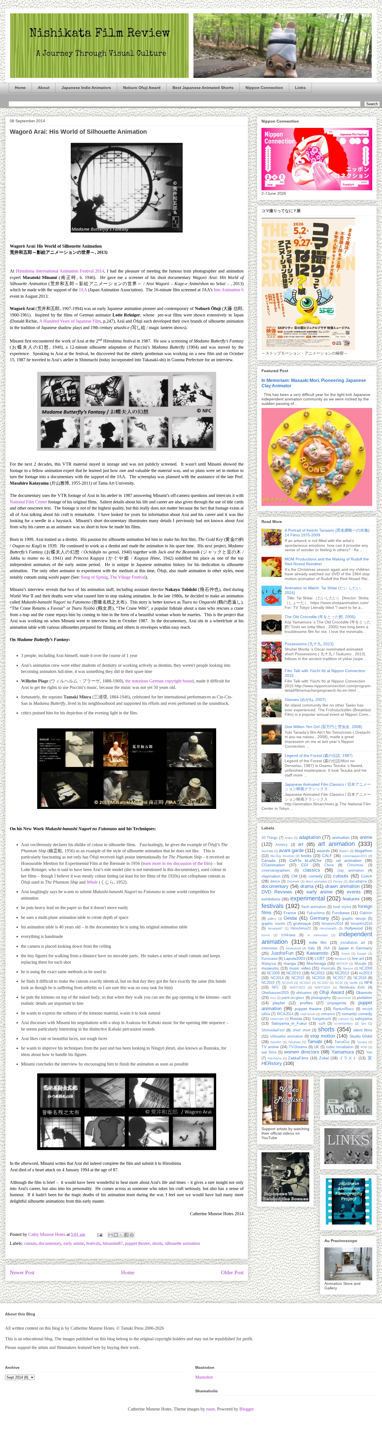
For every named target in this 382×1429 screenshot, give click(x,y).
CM (294, 876)
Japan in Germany (355, 948)
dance (275, 881)
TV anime (270, 1047)
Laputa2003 (294, 958)
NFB (368, 982)
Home (20, 87)
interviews (269, 948)
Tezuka (362, 1042)
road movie (307, 1014)
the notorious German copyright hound (159, 681)
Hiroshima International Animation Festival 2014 (60, 271)
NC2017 (339, 978)
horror (265, 935)
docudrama (358, 881)
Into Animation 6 (229, 289)
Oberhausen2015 (275, 993)
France (290, 913)
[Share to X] (121, 1235)
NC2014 (277, 978)
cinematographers (275, 870)
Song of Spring (94, 577)
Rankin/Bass (343, 1009)
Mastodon (204, 1377)
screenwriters (343, 1023)
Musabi (360, 964)
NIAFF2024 (322, 987)
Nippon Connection (264, 87)
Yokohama (274, 1058)
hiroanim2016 (361, 924)
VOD (363, 1047)
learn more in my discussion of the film (176, 863)
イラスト (348, 1058)
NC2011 (318, 973)
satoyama (363, 1018)
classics (311, 870)
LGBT (320, 958)
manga (290, 963)
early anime (73, 1243)
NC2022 (323, 982)
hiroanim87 (113, 1243)
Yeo (369, 1052)
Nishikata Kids (352, 987)
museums (270, 968)
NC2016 (318, 978)
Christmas (355, 865)
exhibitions (270, 899)
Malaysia (268, 964)
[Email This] (110, 1235)
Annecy (281, 845)
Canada (268, 860)
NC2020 (287, 982)
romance (328, 1014)
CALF (327, 855)
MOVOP (342, 963)
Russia (296, 1018)
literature (340, 958)
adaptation (309, 837)
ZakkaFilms (298, 1058)
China (329, 865)
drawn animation (342, 886)
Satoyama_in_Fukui (288, 1023)
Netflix (354, 982)
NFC (275, 987)
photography (321, 998)
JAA (83, 289)
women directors (301, 1052)
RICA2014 (285, 1014)
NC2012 (342, 973)
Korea (345, 953)
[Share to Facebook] (126, 1235)
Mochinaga (316, 963)
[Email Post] (99, 1234)
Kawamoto (317, 953)
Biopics (344, 851)
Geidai (290, 918)
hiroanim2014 (332, 924)
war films (269, 1052)
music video (300, 968)
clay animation (350, 870)
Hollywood (354, 928)
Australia (267, 851)
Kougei (361, 953)
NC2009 (273, 973)
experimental (307, 898)
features (351, 899)
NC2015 (297, 978)
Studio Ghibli (361, 1036)
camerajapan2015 (355, 856)
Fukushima (316, 913)
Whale (92, 882)
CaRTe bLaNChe (305, 860)
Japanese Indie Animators (86, 87)
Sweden (275, 1042)
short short (301, 1030)
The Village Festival (127, 577)
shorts (157, 1243)
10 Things (269, 838)
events (354, 892)
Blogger (246, 1409)
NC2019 (267, 983)
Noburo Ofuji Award (142, 87)
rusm (210, 1409)
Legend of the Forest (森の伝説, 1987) (319, 755)
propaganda (336, 1003)
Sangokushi (321, 1019)
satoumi (343, 1018)
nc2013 (365, 973)
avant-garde (291, 850)
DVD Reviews (276, 892)
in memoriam (318, 935)
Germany (319, 918)
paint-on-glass (293, 998)
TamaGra (341, 1042)
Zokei (324, 1058)
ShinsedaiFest (273, 1030)
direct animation (316, 881)
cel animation (349, 860)
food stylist (342, 907)
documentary (50, 1243)
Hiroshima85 (328, 928)
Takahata (294, 1042)
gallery (272, 918)
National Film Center (28, 501)
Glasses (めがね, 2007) (305, 699)
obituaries (304, 993)
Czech (366, 876)
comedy (315, 876)
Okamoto (364, 992)
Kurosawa (269, 959)
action (289, 837)
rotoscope (277, 1018)
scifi (322, 1024)
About (43, 87)
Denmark (293, 881)
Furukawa (341, 913)
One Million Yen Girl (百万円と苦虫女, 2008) (323, 726)
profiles (306, 1003)
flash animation (313, 907)
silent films (362, 1030)
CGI (304, 865)
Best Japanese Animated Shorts (203, 87)
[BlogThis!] (116, 1235)
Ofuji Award (331, 992)
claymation (270, 876)
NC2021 (305, 982)
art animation (336, 843)
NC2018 (359, 978)
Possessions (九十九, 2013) (309, 644)
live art (358, 958)
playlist (279, 1003)
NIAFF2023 (297, 987)
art (300, 844)
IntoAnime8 (293, 948)
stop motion (322, 1036)
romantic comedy (357, 1014)
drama (306, 886)
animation (341, 837)
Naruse (348, 968)
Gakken (366, 913)
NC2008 (365, 968)
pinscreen (344, 997)
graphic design (354, 919)
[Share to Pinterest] (132, 1235)
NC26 (339, 982)
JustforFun (282, 953)
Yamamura (342, 1052)
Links (300, 87)
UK (316, 1047)
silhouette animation (182, 1243)
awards (323, 850)
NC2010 (293, 973)
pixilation (364, 997)
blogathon (363, 850)
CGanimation (273, 865)
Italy (311, 948)
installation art (352, 943)
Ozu (273, 997)
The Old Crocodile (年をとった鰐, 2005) (320, 616)
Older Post (232, 1272)
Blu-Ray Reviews (282, 856)
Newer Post (22, 1272)
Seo (363, 1023)
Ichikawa (288, 935)
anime (366, 837)
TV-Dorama (298, 1047)
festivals (93, 1243)
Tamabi (314, 1041)
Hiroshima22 (301, 928)
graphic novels (273, 924)
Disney (338, 881)
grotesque (302, 923)
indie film (318, 942)
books (306, 855)
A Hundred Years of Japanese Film (70, 321)
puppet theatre (137, 1243)
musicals (328, 968)
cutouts (30, 1243)
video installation (339, 1047)
